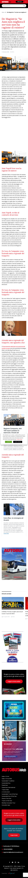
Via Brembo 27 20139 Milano (11, 846)
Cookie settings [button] (17, 441)
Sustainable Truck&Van (8, 781)
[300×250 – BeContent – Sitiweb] (14, 751)
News (13, 616)
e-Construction (6, 792)
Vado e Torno (5, 776)
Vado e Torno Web (7, 778)
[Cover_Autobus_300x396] (14, 563)
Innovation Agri (6, 805)
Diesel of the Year (6, 798)
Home (3, 12)
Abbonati (19, 1)
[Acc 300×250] (14, 710)
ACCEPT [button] (8, 441)
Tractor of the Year (7, 800)
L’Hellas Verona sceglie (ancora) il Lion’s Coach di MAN (12, 612)
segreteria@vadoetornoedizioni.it (13, 852)
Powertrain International (8, 787)
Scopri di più (14, 835)
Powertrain (5, 785)
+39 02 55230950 (7, 849)
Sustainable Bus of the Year (9, 796)
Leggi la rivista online (14, 681)
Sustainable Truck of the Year (10, 794)
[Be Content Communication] (11, 873)
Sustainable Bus (6, 783)
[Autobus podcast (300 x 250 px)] (14, 730)
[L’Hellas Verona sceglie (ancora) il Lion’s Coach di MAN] (13, 603)
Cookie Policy (19, 439)
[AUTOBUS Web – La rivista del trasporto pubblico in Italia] (6, 2)
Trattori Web (5, 789)
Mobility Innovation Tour (8, 803)
